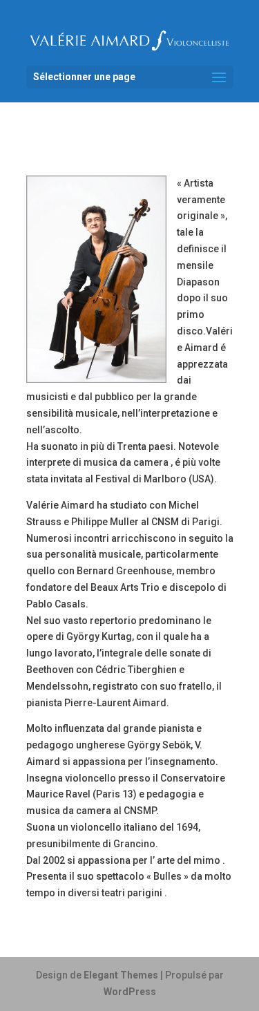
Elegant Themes (121, 975)
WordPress (130, 991)
